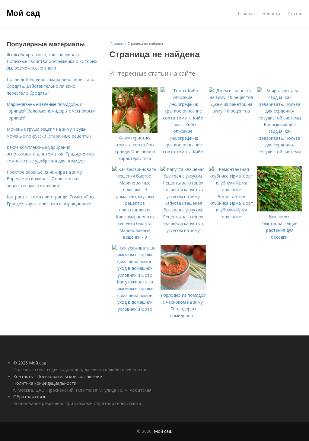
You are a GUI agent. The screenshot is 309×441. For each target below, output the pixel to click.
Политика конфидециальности (44, 383)
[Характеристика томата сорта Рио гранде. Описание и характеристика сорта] (135, 131)
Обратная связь (29, 397)
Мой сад (23, 12)
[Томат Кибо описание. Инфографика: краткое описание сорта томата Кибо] (183, 118)
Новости (271, 13)
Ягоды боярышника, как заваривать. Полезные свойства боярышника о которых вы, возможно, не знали (52, 61)
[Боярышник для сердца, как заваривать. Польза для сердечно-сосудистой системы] (279, 118)
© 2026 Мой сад (29, 363)
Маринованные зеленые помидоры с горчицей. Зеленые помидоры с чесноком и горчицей (51, 111)
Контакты (23, 376)
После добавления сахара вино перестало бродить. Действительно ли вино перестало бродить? (50, 86)
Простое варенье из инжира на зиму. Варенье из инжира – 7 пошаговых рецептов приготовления (45, 178)
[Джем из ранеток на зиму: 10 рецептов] (231, 97)
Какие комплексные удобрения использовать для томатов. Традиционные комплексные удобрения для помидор (51, 154)
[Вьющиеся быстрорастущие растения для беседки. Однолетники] (279, 210)
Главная (246, 13)
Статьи (295, 13)
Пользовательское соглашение (69, 376)
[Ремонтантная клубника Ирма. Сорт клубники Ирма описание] (231, 189)
